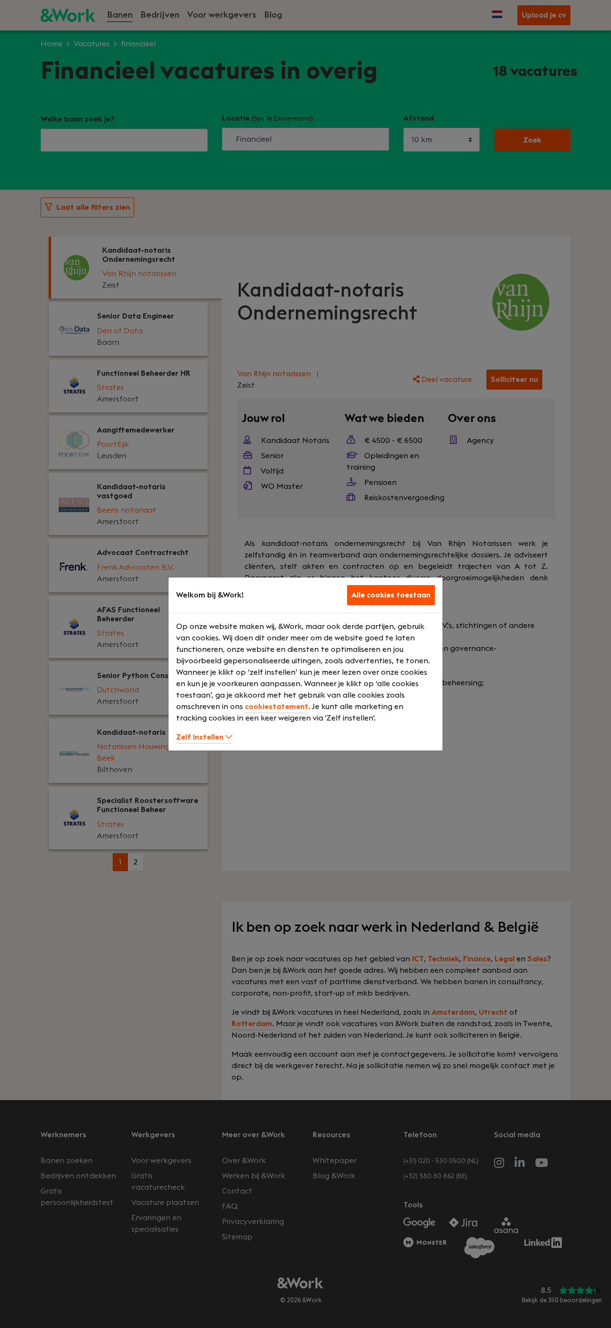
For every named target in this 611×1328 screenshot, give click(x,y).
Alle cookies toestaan (391, 595)
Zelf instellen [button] (200, 737)
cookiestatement (276, 706)
